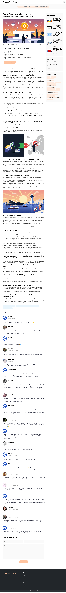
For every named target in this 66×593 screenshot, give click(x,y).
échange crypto (51, 80)
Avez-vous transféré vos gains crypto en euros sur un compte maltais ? (17, 57)
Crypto (49, 68)
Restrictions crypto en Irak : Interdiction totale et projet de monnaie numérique (57, 50)
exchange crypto (51, 95)
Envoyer (22, 561)
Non (6, 60)
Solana (56, 94)
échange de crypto (51, 97)
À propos (25, 575)
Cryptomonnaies (6, 44)
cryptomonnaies (51, 87)
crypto (58, 97)
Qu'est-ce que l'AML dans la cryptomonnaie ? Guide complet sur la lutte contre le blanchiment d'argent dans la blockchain (57, 42)
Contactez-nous (26, 582)
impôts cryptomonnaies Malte (9, 306)
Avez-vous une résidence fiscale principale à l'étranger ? (14, 54)
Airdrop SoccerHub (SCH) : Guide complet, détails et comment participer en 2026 (57, 20)
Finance (49, 65)
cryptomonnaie (51, 78)
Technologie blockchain (52, 63)
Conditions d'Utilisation (27, 577)
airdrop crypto (58, 82)
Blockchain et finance (52, 64)
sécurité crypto (51, 82)
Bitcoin (58, 90)
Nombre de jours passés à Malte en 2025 (12, 51)
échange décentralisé (52, 85)
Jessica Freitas (14, 44)
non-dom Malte (29, 306)
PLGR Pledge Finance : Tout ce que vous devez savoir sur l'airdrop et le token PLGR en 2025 (57, 27)
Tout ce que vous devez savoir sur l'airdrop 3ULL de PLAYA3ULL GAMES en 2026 (57, 34)
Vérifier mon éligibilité (9, 62)
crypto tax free (36, 306)
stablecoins (50, 99)
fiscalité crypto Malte (20, 306)
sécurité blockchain (51, 90)
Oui (5, 58)
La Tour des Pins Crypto (9, 2)
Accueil (19, 6)
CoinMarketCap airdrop (52, 92)
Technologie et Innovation (53, 67)
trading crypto (50, 94)
